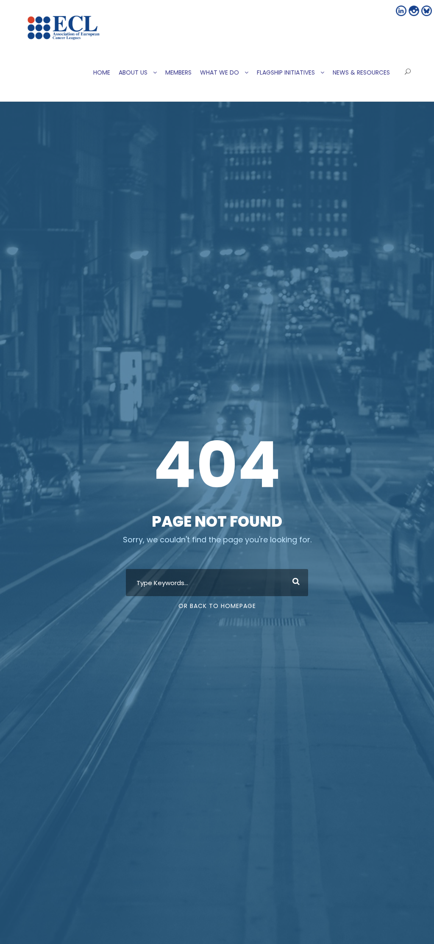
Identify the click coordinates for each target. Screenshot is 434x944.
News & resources (361, 72)
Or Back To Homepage (217, 606)
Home (101, 72)
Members (178, 72)
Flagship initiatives (286, 72)
